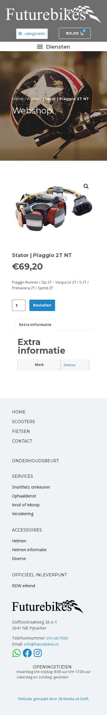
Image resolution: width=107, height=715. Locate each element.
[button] (53, 46)
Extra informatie (35, 324)
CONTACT (22, 441)
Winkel (33, 98)
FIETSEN (21, 431)
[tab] (35, 325)
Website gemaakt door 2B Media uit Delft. (53, 698)
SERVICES (22, 476)
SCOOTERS (23, 421)
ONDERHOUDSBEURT (35, 460)
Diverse (69, 364)
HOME (19, 412)
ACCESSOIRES (27, 530)
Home (18, 98)
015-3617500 (57, 638)
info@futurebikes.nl (41, 644)
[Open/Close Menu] (32, 34)
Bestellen (42, 305)
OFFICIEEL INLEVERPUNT (39, 574)
